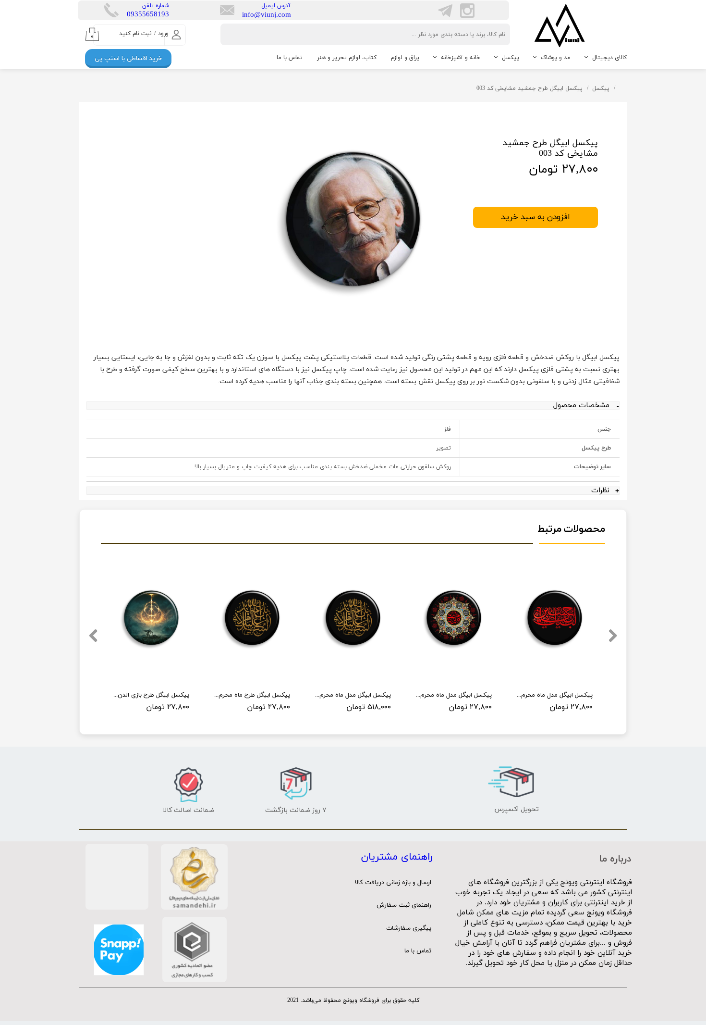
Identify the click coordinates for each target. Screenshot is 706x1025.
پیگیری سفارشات (408, 928)
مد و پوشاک (556, 58)
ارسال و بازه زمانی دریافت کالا (393, 882)
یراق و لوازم (405, 58)
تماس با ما (290, 58)
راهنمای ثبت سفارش (404, 905)
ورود (163, 34)
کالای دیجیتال (609, 58)
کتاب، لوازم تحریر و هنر (347, 58)
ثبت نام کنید (135, 34)
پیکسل (510, 58)
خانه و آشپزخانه (460, 58)
